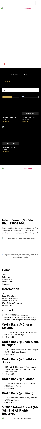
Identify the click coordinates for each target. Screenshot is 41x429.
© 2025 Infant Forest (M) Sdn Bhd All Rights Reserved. (20, 410)
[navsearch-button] (1, 59)
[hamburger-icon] (38, 3)
